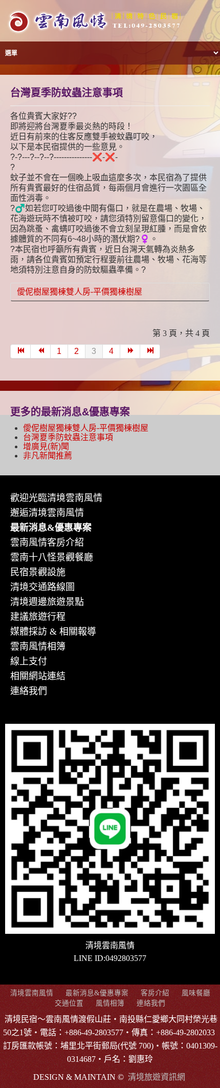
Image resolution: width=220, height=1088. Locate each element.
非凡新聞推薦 (47, 455)
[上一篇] (41, 351)
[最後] (150, 351)
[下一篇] (130, 351)
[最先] (20, 351)
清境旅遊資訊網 (156, 1077)
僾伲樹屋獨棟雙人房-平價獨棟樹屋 (79, 291)
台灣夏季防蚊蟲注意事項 (66, 92)
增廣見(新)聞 (46, 446)
